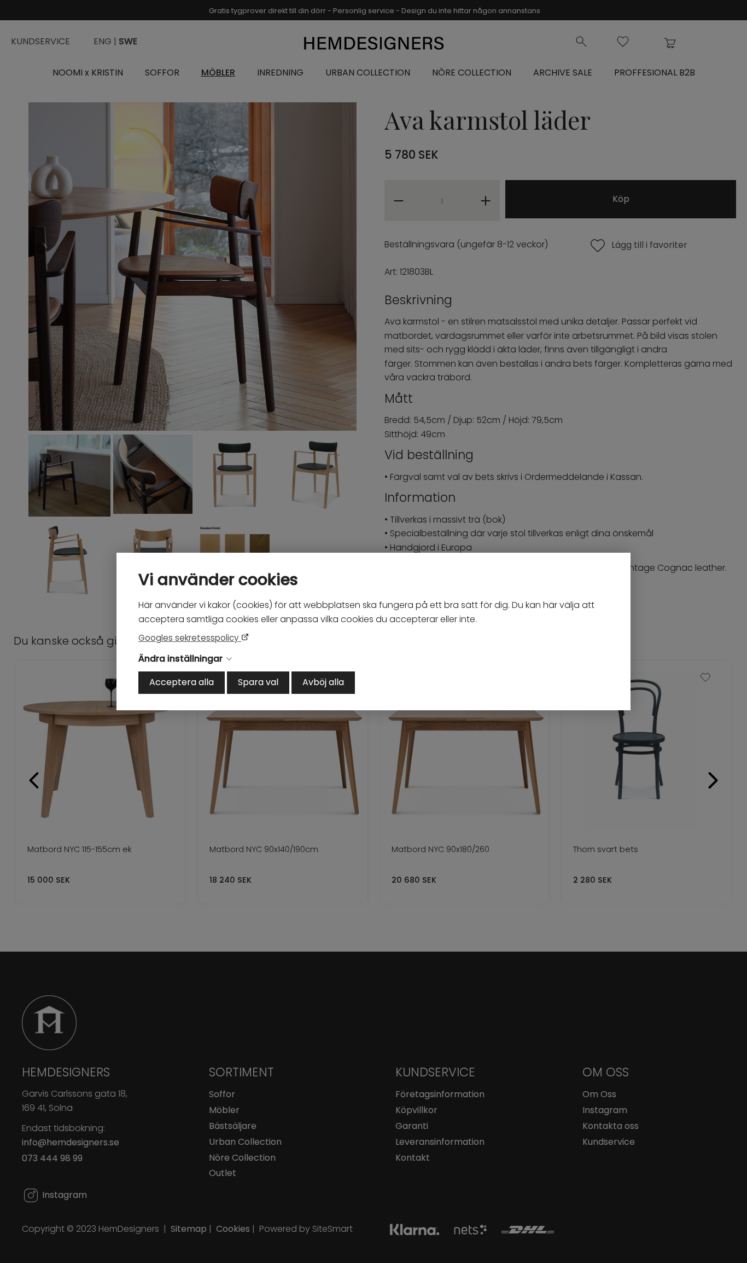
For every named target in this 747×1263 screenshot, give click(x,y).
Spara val (258, 682)
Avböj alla (323, 682)
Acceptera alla (181, 682)
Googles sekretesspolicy (189, 638)
